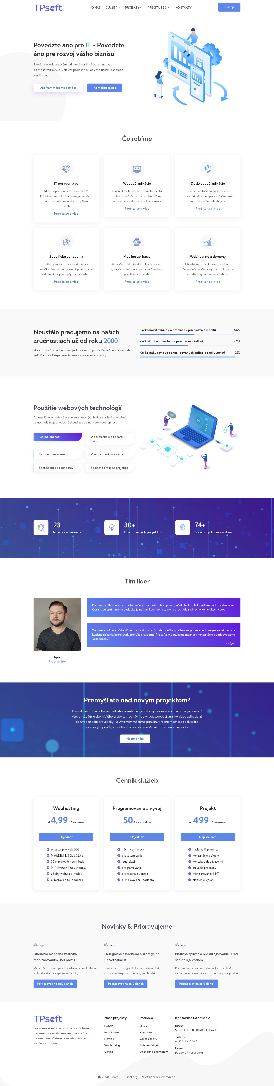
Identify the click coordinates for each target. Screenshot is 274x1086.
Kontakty (184, 7)
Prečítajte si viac (66, 213)
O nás (95, 7)
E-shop (229, 7)
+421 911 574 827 (186, 1041)
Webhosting (112, 1045)
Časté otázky (148, 1039)
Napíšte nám (135, 738)
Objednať (66, 837)
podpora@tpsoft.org (189, 1052)
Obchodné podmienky (154, 1051)
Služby (112, 7)
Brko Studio (111, 1032)
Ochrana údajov (149, 1045)
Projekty (132, 7)
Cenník (108, 1051)
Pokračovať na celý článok (55, 983)
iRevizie (109, 1039)
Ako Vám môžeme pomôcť (58, 88)
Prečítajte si (158, 7)
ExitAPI (108, 1026)
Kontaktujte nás (105, 88)
